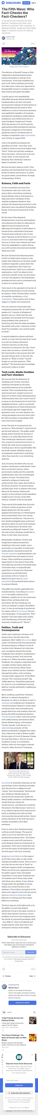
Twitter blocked (8, 717)
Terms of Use (29, 957)
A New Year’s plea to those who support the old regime (13, 1024)
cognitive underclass (18, 895)
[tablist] (7, 1012)
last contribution (14, 856)
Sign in (34, 3)
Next (31, 976)
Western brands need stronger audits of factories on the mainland (14, 1044)
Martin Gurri (10, 37)
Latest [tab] (9, 1012)
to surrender (30, 135)
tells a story (26, 640)
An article (6, 783)
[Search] (34, 1012)
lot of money (22, 611)
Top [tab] (4, 1012)
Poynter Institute (9, 553)
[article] (19, 1024)
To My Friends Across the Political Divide (12, 1019)
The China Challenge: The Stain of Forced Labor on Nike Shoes (14, 1037)
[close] (32, 1054)
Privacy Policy (25, 1102)
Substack (9, 1111)
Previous (8, 976)
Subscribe (26, 3)
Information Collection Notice (23, 959)
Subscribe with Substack (20, 1093)
